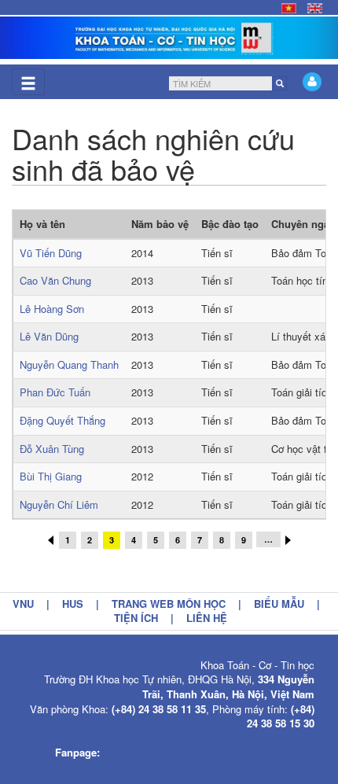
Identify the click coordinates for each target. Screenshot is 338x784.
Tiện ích (136, 617)
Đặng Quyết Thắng (62, 420)
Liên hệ (206, 617)
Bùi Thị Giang (51, 476)
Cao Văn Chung (55, 280)
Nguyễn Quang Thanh (69, 364)
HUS (72, 603)
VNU (23, 603)
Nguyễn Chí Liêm (59, 504)
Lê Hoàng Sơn (52, 308)
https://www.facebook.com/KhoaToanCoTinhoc (208, 752)
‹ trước (50, 540)
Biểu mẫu (279, 603)
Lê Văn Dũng (49, 336)
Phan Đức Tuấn (55, 392)
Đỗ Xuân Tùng (52, 448)
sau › (288, 540)
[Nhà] (169, 38)
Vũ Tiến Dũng (51, 252)
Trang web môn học (169, 603)
